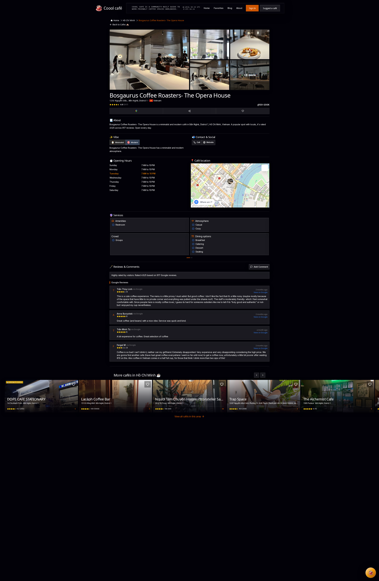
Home (207, 8)
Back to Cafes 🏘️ (121, 24)
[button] (230, 181)
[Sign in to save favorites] (73, 384)
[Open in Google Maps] (136, 111)
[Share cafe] (189, 111)
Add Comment (261, 266)
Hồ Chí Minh (129, 20)
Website (210, 142)
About (239, 8)
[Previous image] (8, 396)
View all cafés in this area (188, 416)
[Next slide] (262, 375)
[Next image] (74, 396)
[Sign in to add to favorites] (242, 111)
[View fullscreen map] (264, 168)
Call (198, 142)
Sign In (252, 8)
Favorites (218, 8)
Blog (230, 8)
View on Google (261, 292)
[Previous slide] (256, 375)
